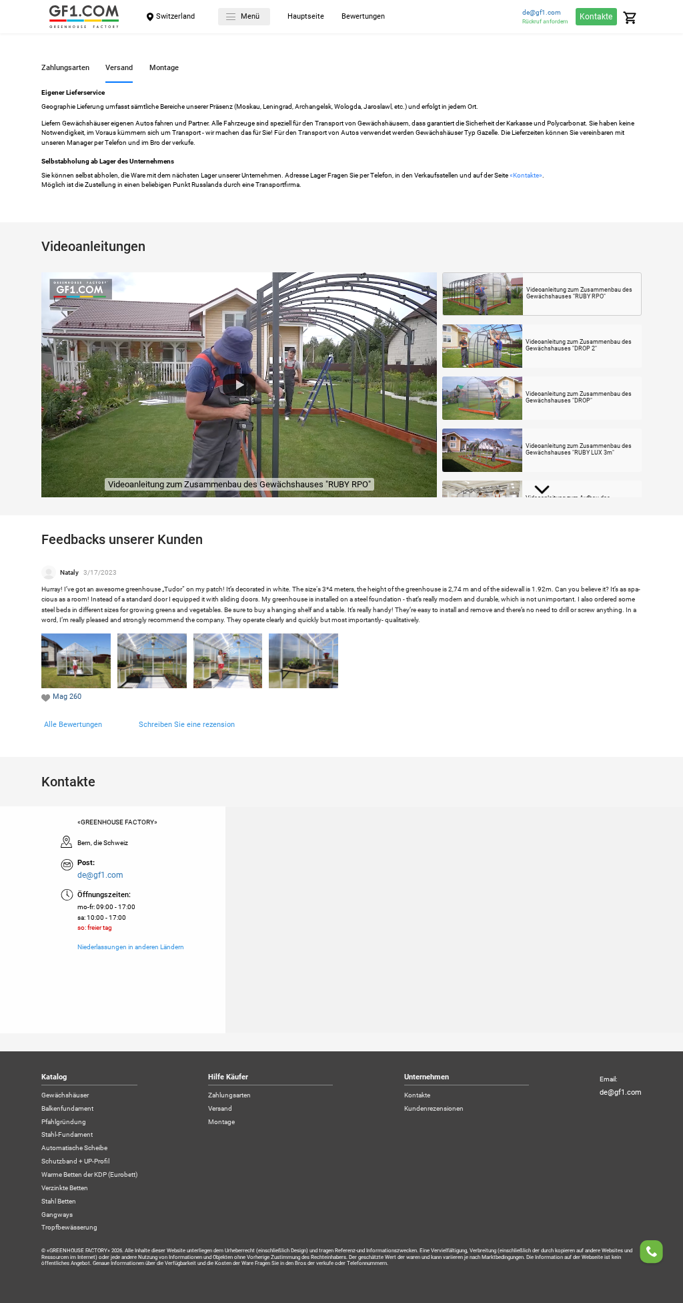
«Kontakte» (526, 175)
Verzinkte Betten (64, 1188)
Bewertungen (363, 17)
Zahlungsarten (229, 1095)
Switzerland (175, 16)
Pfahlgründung (63, 1122)
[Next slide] (542, 489)
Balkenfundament (67, 1108)
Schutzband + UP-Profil (75, 1161)
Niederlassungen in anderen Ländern (130, 947)
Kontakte (596, 16)
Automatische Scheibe (74, 1148)
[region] (341, 920)
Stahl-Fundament (67, 1134)
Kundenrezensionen (434, 1108)
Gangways (57, 1215)
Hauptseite (305, 17)
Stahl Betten (58, 1201)
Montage (221, 1122)
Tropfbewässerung (69, 1227)
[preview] (239, 385)
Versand (220, 1108)
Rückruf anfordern (545, 21)
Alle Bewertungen (73, 724)
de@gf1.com (541, 12)
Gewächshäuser (65, 1095)
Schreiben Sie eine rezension (187, 724)
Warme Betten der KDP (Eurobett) (89, 1174)
